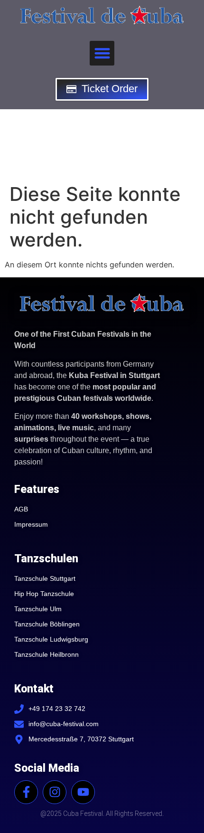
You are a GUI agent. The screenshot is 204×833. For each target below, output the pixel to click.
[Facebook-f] (26, 792)
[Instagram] (54, 792)
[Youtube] (83, 792)
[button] (102, 53)
